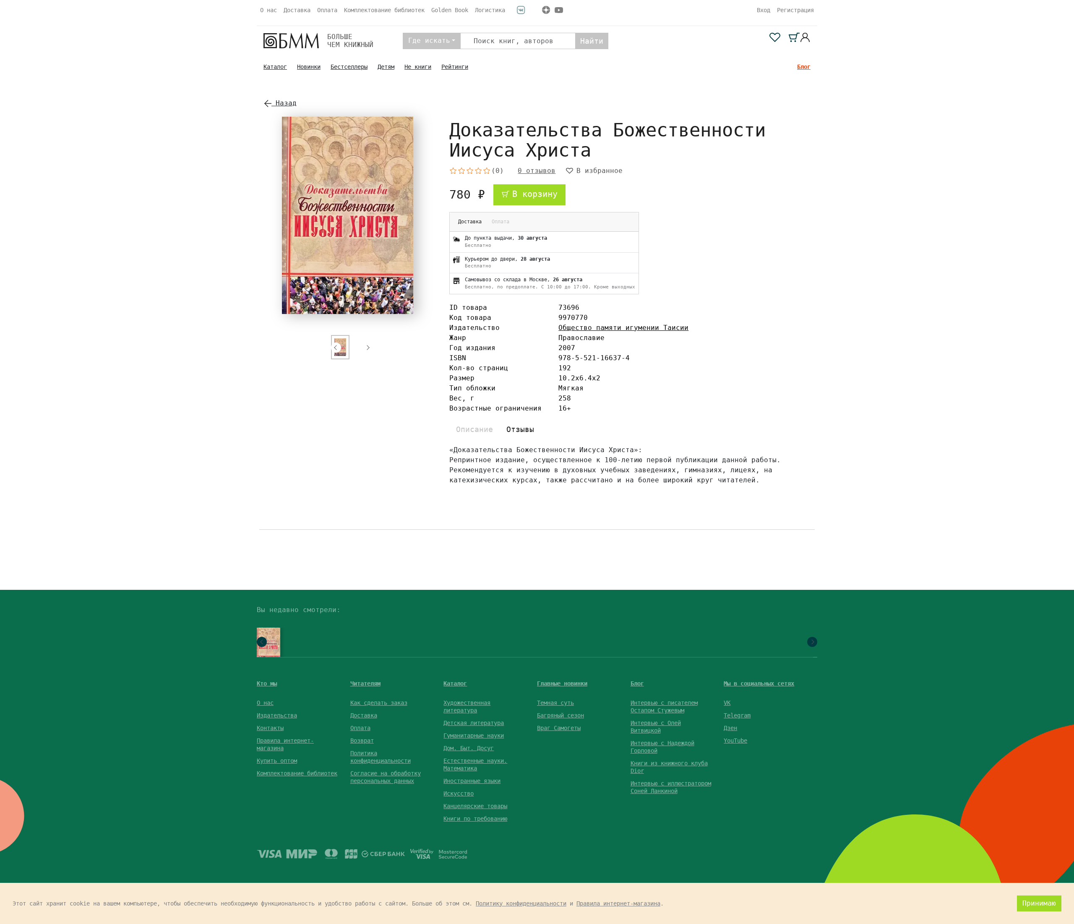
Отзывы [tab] (520, 429)
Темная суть (555, 702)
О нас (268, 10)
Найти (591, 41)
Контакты (270, 728)
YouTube (735, 740)
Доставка (297, 10)
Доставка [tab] (470, 222)
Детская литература (473, 723)
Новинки (309, 66)
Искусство (458, 793)
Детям (386, 66)
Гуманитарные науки (473, 735)
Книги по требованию (475, 818)
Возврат (362, 740)
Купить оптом (277, 760)
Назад (284, 103)
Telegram (737, 715)
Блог (804, 66)
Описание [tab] (474, 429)
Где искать (429, 40)
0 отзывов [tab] (536, 171)
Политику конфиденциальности (521, 903)
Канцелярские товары (475, 806)
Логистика (490, 10)
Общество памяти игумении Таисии (623, 328)
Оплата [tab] (500, 222)
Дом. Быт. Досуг (468, 748)
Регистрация (795, 10)
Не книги (417, 66)
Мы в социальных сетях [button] (759, 683)
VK (727, 702)
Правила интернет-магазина (618, 903)
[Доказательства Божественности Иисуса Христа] (266, 645)
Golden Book (449, 10)
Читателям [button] (365, 683)
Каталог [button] (455, 683)
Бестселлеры (349, 66)
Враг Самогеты (559, 728)
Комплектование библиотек (384, 10)
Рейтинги (454, 66)
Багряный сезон (560, 715)
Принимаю (1039, 903)
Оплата (327, 10)
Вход (763, 10)
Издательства (277, 715)
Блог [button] (637, 683)
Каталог (275, 66)
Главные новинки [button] (562, 683)
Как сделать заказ (378, 702)
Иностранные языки (472, 780)
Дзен (730, 728)
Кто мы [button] (267, 683)
